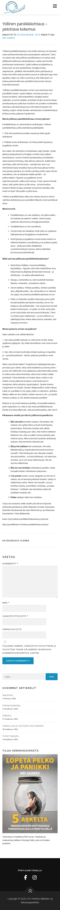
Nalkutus (7, 715)
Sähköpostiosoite (15, 616)
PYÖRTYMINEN (10, 736)
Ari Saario (8, 38)
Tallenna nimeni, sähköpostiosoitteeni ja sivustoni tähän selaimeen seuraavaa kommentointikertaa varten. (29, 649)
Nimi (6, 602)
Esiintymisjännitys (11, 705)
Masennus (7, 695)
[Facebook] (25, 877)
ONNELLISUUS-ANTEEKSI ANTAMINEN (23, 725)
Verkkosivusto (12, 629)
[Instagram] (34, 877)
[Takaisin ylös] (30, 891)
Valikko (55, 6)
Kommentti (10, 563)
